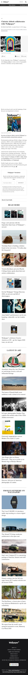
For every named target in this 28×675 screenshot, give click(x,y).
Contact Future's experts (14, 649)
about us (14, 647)
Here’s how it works (4, 30)
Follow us (18, 56)
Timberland (16, 160)
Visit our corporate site (15, 670)
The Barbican (6, 158)
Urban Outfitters (7, 160)
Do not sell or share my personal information (14, 660)
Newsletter (24, 56)
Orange (13, 156)
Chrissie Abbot (7, 62)
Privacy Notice (18, 187)
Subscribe (21, 1)
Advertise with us (14, 658)
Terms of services (17, 186)
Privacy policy (14, 653)
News (25, 27)
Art (2, 18)
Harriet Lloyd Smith (7, 27)
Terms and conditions (14, 651)
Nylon (25, 156)
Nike (22, 156)
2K (2, 160)
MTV (18, 156)
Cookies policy (14, 656)
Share (4, 56)
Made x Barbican (12, 5)
